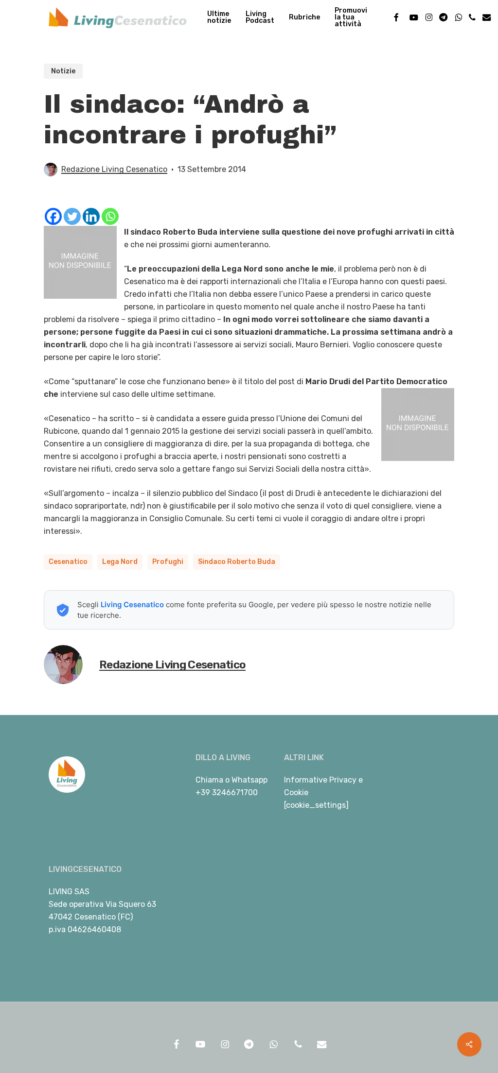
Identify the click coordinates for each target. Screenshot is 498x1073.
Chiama (209, 779)
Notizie (63, 71)
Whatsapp (249, 779)
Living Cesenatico (132, 604)
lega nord (120, 562)
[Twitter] (72, 216)
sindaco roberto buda (236, 562)
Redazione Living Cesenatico (114, 169)
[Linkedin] (91, 216)
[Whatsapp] (110, 216)
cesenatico (68, 562)
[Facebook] (53, 216)
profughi (167, 562)
